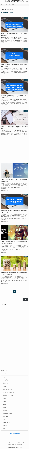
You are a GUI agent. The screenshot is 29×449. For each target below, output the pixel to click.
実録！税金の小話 (7, 389)
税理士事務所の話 (7, 413)
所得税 (4, 398)
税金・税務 (5, 12)
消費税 (4, 404)
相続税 (4, 407)
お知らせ (5, 374)
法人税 (4, 401)
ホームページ (7, 442)
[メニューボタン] (2, 2)
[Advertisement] (14, 150)
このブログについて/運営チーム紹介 (17, 442)
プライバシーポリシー (11, 444)
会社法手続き (6, 383)
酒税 (4, 428)
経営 (4, 419)
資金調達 (5, 425)
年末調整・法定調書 (8, 395)
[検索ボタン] (27, 2)
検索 (25, 299)
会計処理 (5, 386)
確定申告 (5, 410)
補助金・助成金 (7, 422)
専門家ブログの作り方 (8, 392)
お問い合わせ (19, 444)
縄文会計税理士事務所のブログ (14, 1)
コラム (4, 377)
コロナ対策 (5, 380)
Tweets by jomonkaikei (14, 433)
